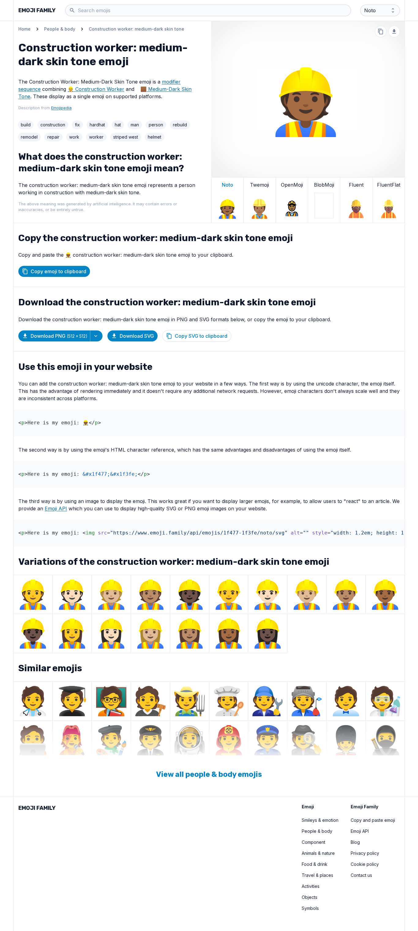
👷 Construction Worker (96, 89)
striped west (125, 137)
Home (24, 29)
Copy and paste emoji (373, 820)
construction (52, 124)
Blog (355, 842)
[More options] (96, 335)
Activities (310, 886)
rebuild (180, 124)
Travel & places (317, 875)
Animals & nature (318, 853)
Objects (309, 897)
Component (313, 842)
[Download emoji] (394, 31)
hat (118, 124)
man (135, 124)
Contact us (361, 875)
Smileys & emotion (320, 820)
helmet (154, 137)
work (74, 137)
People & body (59, 29)
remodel (29, 137)
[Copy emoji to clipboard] (380, 31)
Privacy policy (365, 853)
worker (96, 137)
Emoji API (56, 508)
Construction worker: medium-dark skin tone (136, 29)
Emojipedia (61, 108)
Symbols (310, 908)
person (156, 124)
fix (77, 124)
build (26, 124)
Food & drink (314, 864)
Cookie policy (365, 864)
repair (53, 137)
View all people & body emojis (209, 774)
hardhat (97, 124)
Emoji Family (37, 10)
